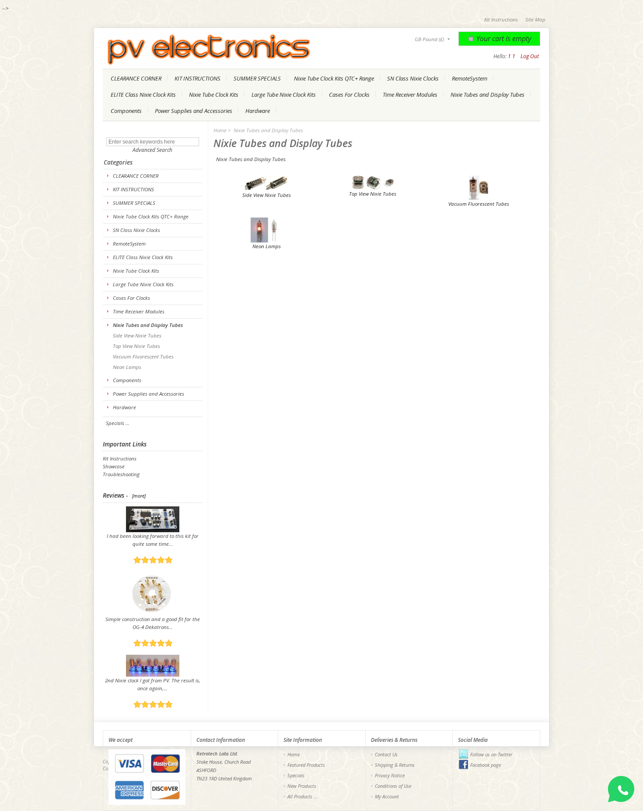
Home (220, 130)
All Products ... (302, 796)
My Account (387, 796)
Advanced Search (152, 150)
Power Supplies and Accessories (193, 111)
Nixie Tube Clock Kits (213, 94)
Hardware (257, 111)
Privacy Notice (390, 775)
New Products (301, 786)
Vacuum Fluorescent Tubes (143, 356)
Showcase (114, 466)
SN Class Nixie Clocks (413, 78)
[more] (137, 495)
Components (126, 111)
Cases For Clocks (349, 94)
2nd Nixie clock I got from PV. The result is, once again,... (152, 684)
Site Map (535, 19)
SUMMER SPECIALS (257, 78)
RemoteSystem (469, 78)
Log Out (530, 56)
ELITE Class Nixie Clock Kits (143, 94)
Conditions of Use (393, 786)
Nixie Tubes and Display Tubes (487, 94)
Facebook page (485, 765)
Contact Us (386, 754)
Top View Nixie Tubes (136, 346)
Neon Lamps (126, 367)
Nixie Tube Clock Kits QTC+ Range (334, 78)
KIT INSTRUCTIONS (197, 78)
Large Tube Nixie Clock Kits (284, 94)
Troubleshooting (121, 474)
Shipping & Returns (395, 765)
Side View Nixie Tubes (136, 335)
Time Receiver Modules (410, 94)
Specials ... (117, 423)
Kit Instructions (501, 19)
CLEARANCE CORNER (136, 78)
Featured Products (306, 765)
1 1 (511, 56)
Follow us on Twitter (491, 754)
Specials (295, 775)
